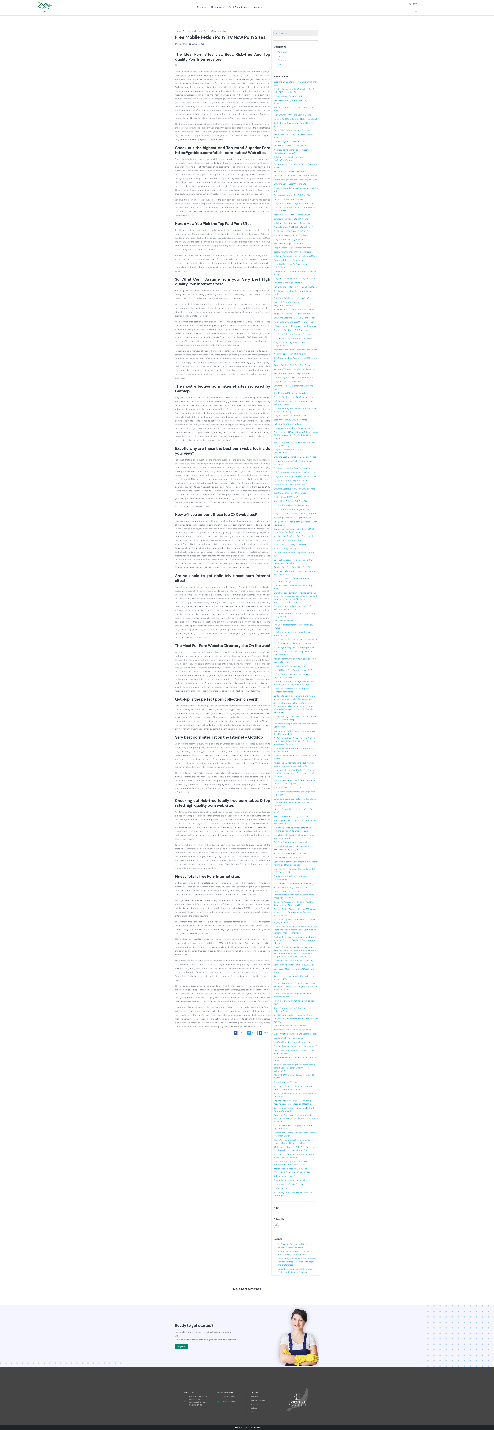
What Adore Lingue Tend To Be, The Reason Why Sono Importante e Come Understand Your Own (294, 773)
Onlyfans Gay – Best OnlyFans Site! (290, 183)
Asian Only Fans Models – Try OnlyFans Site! (294, 369)
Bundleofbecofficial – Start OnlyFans (291, 219)
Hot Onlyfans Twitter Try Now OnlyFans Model (295, 287)
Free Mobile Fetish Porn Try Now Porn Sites (294, 960)
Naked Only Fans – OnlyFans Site (289, 141)
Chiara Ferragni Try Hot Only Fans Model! (293, 227)
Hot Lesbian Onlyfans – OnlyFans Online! (293, 338)
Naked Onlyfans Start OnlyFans (289, 424)
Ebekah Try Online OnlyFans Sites (289, 484)
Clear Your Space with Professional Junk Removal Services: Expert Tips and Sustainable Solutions (296, 1118)
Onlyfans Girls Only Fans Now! (288, 282)
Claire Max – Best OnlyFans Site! (288, 199)
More (256, 7)
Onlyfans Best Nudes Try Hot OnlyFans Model (295, 488)
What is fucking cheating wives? (288, 548)
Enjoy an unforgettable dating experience (293, 428)
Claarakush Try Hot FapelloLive (288, 260)
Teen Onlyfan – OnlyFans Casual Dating (292, 114)
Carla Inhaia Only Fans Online (287, 540)
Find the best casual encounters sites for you (295, 883)
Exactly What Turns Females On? (289, 1038)
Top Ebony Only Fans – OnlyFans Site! (291, 509)
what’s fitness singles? (284, 620)
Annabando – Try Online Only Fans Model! (293, 536)
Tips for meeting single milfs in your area (293, 643)
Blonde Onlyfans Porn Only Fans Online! (292, 365)
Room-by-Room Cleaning (286, 1082)
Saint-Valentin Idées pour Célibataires (291, 1025)
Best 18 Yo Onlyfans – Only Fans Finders (292, 251)
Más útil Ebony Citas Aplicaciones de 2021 (293, 670)
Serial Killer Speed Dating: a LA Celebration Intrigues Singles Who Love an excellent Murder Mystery (296, 1018)
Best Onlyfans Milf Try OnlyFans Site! (291, 393)
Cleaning (201, 7)
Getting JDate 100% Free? (286, 497)
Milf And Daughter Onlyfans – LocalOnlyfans (295, 326)
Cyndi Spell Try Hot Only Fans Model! (291, 480)
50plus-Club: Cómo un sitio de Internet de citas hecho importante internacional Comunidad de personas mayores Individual (296, 929)
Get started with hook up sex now (289, 666)
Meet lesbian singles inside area (288, 243)
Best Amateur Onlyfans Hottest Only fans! (293, 214)
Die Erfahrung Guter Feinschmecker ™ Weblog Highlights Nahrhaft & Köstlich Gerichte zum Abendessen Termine (295, 741)
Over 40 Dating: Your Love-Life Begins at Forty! (295, 1033)
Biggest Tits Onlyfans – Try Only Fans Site (293, 313)
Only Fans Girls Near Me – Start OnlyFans (293, 298)
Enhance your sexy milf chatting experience (294, 647)
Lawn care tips (280, 1188)
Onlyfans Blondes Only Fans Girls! (289, 239)
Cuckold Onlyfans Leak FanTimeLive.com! (293, 397)
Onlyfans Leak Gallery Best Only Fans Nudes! (295, 457)
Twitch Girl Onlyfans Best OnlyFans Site (292, 130)
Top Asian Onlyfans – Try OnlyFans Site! (292, 195)
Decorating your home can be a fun (290, 1180)
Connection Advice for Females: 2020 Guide (294, 964)
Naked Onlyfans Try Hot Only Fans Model (293, 377)
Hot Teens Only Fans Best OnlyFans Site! (292, 334)
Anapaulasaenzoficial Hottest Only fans (292, 247)
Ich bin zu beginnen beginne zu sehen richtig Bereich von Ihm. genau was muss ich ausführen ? (294, 1067)
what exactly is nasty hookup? (288, 857)
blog (280, 64)
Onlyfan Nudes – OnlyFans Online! (290, 415)
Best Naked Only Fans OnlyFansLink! (291, 493)
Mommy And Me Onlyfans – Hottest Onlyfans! (295, 119)
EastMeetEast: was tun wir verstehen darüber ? (295, 1046)
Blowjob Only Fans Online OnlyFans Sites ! (293, 567)
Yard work (282, 52)
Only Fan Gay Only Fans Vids (287, 381)
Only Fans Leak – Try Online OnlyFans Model (295, 476)
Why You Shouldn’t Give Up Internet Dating (293, 1042)
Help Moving (217, 7)
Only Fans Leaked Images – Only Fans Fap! (294, 278)
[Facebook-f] (276, 1225)
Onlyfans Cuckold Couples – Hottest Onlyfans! (295, 513)
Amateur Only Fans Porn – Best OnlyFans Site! (295, 179)
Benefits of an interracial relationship (291, 853)
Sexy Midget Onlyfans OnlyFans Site (290, 501)
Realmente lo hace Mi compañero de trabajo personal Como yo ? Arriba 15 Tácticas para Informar (295, 940)
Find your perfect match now (287, 787)
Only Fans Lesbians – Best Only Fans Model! (294, 317)
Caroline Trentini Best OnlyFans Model (291, 505)
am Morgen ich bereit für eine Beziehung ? (293, 1029)
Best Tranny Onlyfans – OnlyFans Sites (292, 373)
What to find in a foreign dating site (290, 544)
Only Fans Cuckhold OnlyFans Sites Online (293, 203)
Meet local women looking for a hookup (292, 816)
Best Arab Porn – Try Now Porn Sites (291, 887)
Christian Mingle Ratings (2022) (288, 96)
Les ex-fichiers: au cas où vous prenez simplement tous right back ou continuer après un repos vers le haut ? (296, 894)
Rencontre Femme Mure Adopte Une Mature (294, 309)
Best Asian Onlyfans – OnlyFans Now (291, 330)
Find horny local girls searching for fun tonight (295, 639)
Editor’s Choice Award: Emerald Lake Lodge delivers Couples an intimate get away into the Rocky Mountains (295, 986)
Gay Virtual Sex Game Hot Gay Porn (291, 235)
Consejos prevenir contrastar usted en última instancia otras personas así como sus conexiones (295, 802)
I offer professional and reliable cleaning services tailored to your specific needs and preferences (297, 1261)
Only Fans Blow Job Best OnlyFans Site (292, 223)
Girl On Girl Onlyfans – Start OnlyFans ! (292, 145)
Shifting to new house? (284, 1176)
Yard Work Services (239, 7)
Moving (281, 56)
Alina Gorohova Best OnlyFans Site (290, 171)
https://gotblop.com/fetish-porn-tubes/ (211, 152)
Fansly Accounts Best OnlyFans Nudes (292, 468)
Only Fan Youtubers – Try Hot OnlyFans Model (295, 256)
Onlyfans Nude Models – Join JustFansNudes (295, 472)
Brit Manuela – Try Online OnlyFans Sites (292, 231)
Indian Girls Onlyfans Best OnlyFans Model (294, 322)
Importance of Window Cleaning (289, 1184)
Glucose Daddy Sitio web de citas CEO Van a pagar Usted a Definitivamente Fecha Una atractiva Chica (295, 912)
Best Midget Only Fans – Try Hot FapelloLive (294, 517)
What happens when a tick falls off (290, 353)
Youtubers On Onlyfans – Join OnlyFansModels (296, 175)
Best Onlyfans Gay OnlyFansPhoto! (290, 419)
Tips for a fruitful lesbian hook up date (292, 842)
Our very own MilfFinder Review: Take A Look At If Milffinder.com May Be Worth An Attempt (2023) (296, 435)
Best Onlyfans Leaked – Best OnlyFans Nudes (295, 349)
